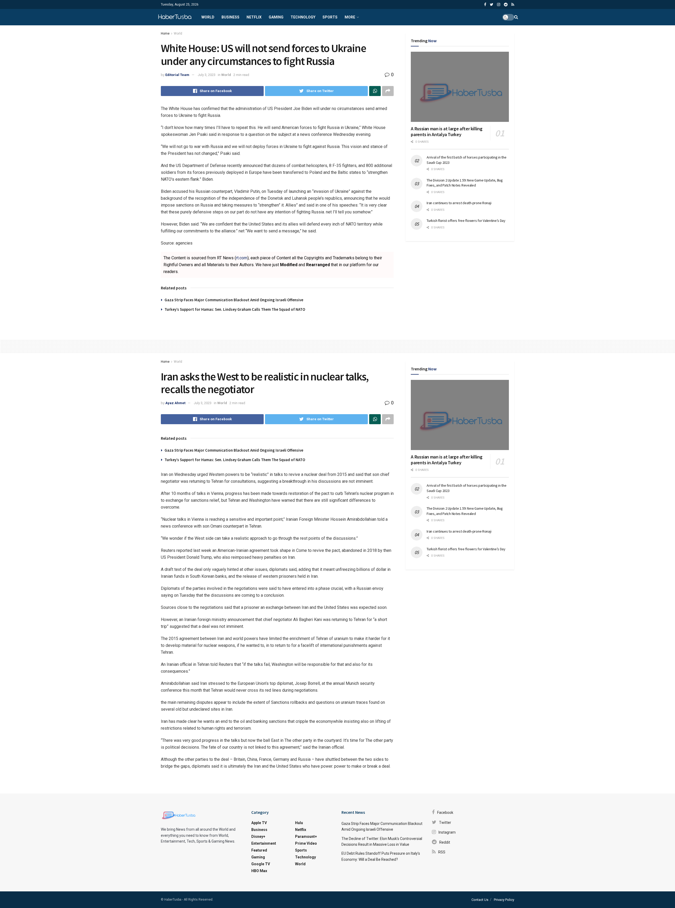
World (207, 17)
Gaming (276, 17)
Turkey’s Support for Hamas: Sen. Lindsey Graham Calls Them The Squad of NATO (235, 309)
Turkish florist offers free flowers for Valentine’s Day (466, 220)
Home (165, 33)
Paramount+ (306, 836)
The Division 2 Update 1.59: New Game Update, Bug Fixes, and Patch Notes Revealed (465, 183)
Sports (330, 17)
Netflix (254, 17)
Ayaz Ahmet (175, 403)
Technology (303, 17)
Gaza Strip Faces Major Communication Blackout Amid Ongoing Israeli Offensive (234, 299)
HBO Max (259, 871)
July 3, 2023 (206, 75)
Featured (259, 850)
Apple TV (259, 823)
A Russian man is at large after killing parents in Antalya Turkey (446, 132)
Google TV (260, 864)
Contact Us (479, 900)
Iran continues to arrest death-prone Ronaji (459, 202)
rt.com (241, 257)
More (350, 17)
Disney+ (258, 836)
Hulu (299, 823)
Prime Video (306, 843)
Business (230, 17)
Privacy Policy (504, 900)
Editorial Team (177, 75)
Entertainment (263, 843)
